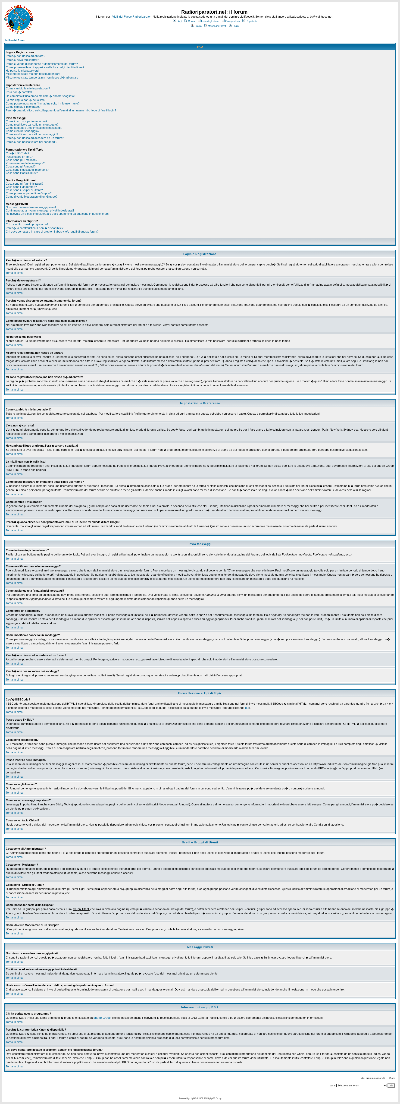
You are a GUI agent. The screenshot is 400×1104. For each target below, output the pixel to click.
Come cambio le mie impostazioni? (28, 88)
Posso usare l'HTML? (19, 156)
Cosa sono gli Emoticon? (21, 160)
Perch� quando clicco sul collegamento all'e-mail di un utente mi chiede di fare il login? (61, 110)
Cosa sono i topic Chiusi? (22, 173)
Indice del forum (15, 40)
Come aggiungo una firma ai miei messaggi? (34, 127)
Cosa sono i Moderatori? (21, 187)
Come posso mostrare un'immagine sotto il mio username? (43, 103)
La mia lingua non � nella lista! (25, 100)
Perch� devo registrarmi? (22, 60)
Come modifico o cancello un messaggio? (32, 124)
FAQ (179, 21)
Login (236, 26)
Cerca (191, 21)
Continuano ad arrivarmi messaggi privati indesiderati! (40, 210)
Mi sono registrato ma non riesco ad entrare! (33, 74)
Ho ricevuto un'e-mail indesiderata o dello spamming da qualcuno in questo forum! (57, 213)
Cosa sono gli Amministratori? (24, 183)
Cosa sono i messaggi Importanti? (27, 169)
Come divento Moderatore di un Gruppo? (31, 196)
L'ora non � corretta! (19, 92)
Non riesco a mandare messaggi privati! (31, 207)
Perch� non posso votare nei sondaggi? (31, 142)
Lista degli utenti (210, 21)
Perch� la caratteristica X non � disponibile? (34, 228)
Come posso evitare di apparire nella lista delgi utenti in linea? (45, 67)
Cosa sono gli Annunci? (21, 166)
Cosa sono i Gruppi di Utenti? (24, 190)
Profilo (198, 26)
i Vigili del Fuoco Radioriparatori (131, 16)
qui (247, 708)
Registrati (251, 21)
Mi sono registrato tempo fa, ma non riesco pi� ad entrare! (42, 77)
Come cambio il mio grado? (23, 106)
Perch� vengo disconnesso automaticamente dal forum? (42, 64)
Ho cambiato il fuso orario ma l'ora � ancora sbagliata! (40, 96)
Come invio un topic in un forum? (26, 121)
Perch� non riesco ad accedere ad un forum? (35, 138)
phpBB (193, 1098)
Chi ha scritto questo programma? (27, 224)
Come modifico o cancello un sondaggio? (32, 134)
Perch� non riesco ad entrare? (25, 56)
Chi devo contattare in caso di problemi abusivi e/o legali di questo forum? (52, 231)
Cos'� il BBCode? (17, 153)
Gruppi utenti (232, 21)
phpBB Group (102, 1017)
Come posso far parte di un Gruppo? (29, 193)
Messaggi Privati (217, 26)
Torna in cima (14, 272)
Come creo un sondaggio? (22, 131)
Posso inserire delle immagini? (25, 163)
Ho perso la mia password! (22, 70)
